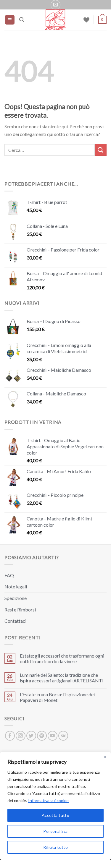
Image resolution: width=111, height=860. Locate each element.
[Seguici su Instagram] (20, 736)
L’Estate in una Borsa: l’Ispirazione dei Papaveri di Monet (57, 697)
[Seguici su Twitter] (31, 736)
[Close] (104, 756)
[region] (55, 806)
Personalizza (55, 831)
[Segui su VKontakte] (63, 736)
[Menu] (10, 20)
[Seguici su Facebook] (10, 736)
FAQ (9, 575)
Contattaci (15, 621)
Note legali (15, 586)
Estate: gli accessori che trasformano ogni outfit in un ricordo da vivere (62, 658)
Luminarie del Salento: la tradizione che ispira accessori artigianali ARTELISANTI (62, 677)
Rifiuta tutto (55, 847)
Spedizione (15, 598)
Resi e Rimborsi (20, 609)
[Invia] (101, 149)
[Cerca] (21, 19)
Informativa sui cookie (48, 800)
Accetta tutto (55, 815)
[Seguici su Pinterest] (42, 736)
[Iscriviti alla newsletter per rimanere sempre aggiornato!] (55, 4)
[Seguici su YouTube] (52, 736)
